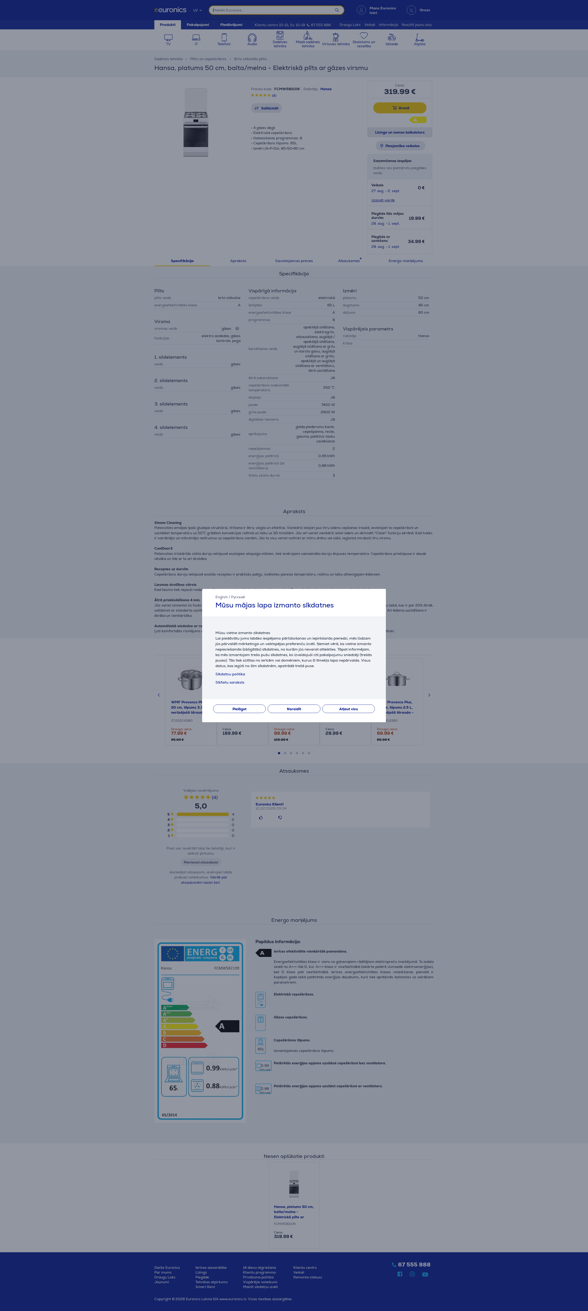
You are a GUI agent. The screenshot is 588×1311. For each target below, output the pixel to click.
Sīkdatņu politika (230, 674)
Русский (238, 597)
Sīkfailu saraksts (229, 682)
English (221, 597)
